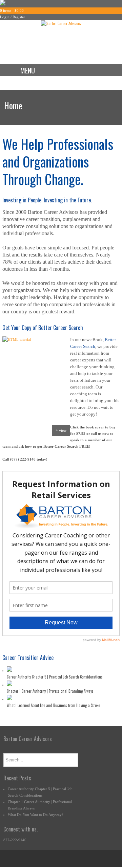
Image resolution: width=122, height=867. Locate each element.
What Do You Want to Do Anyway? (35, 815)
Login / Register (12, 17)
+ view (61, 430)
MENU (27, 70)
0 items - (12, 10)
